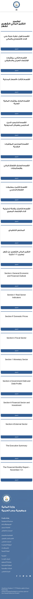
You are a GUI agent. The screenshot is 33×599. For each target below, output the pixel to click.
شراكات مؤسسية (7, 568)
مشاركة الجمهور (6, 562)
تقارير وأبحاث (5, 548)
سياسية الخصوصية (7, 521)
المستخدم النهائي (7, 530)
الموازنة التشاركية (7, 565)
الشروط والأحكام (6, 524)
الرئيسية (4, 556)
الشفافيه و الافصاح (7, 535)
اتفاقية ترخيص (6, 527)
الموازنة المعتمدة (6, 545)
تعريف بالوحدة (6, 559)
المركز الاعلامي (6, 571)
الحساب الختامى (6, 541)
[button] (16, 9)
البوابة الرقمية (5, 551)
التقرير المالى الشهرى (8, 538)
